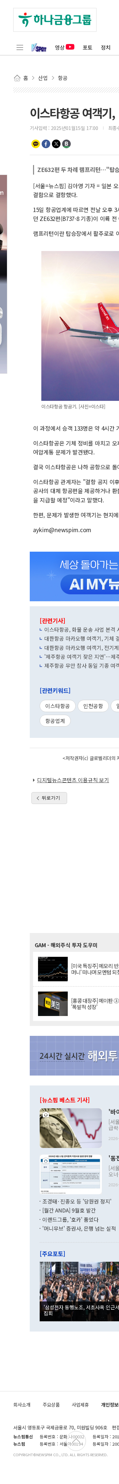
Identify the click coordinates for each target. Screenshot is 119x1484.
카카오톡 (35, 144)
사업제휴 (80, 1404)
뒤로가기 (51, 797)
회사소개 (21, 1404)
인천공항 (93, 706)
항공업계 (55, 721)
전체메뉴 (19, 47)
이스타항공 (57, 706)
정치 (106, 47)
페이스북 (46, 144)
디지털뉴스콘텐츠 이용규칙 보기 (73, 780)
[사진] (71, 1127)
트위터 (56, 144)
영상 (60, 47)
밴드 (66, 144)
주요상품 (51, 1404)
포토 (88, 47)
